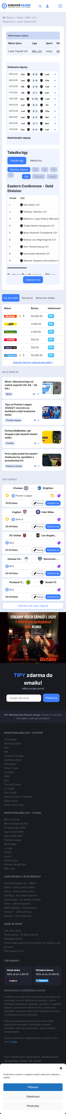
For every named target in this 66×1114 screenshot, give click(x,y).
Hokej (20, 17)
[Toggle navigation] (60, 6)
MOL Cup (9, 868)
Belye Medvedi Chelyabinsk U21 (40, 232)
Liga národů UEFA (14, 831)
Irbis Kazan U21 (32, 204)
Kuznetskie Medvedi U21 (37, 253)
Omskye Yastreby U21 (35, 211)
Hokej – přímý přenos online (19, 891)
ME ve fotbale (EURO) (16, 823)
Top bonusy (11, 960)
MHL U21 (31, 17)
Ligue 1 (8, 856)
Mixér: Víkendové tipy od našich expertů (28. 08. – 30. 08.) (21, 385)
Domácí (39, 176)
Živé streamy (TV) (14, 950)
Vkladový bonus (44, 970)
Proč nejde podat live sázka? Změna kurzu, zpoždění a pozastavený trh (21, 457)
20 (35, 169)
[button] (61, 1068)
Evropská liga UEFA (14, 827)
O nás (13, 1041)
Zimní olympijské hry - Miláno (20, 883)
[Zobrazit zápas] (54, 74)
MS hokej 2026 (12, 743)
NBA (6, 776)
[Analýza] (59, 495)
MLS (6, 780)
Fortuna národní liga (15, 864)
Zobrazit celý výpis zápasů (33, 605)
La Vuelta (9, 788)
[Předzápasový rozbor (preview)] (52, 495)
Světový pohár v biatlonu (18, 796)
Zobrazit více (33, 279)
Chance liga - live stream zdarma (22, 899)
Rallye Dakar (11, 800)
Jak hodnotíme (11, 1060)
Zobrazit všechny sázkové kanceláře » (33, 362)
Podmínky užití (18, 1056)
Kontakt (23, 1060)
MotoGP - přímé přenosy (17, 915)
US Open (9, 772)
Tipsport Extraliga (14, 755)
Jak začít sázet (12, 930)
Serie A (8, 852)
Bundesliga (10, 844)
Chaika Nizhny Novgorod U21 (39, 225)
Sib (22, 86)
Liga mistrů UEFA (13, 835)
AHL (6, 751)
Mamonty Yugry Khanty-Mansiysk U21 (44, 218)
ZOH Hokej (10, 739)
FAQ (30, 1060)
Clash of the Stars (14, 804)
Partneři (37, 1060)
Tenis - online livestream (17, 903)
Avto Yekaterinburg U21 (36, 246)
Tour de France (12, 784)
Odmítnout (33, 1096)
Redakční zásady (50, 1056)
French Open (11, 768)
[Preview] (52, 495)
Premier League (12, 839)
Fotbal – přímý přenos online (19, 887)
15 (44, 169)
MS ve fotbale (11, 819)
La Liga (8, 848)
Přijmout (33, 1087)
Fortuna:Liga (11, 860)
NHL (6, 747)
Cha (23, 74)
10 (53, 169)
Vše (26, 176)
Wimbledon (10, 763)
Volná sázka (13, 970)
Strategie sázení (13, 938)
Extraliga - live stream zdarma (20, 895)
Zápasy (10, 17)
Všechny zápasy (19, 169)
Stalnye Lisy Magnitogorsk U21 (40, 239)
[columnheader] (12, 198)
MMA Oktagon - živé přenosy (20, 907)
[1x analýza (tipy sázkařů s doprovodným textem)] (59, 495)
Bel (47, 117)
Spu (22, 99)
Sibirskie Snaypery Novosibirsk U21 (42, 260)
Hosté (52, 176)
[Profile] (47, 6)
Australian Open (13, 759)
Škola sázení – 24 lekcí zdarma (21, 934)
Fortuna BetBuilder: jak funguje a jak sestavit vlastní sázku (21, 434)
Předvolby (33, 1106)
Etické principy (33, 1056)
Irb (47, 105)
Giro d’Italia (10, 792)
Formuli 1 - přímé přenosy (18, 911)
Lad (47, 74)
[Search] (40, 6)
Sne (23, 129)
